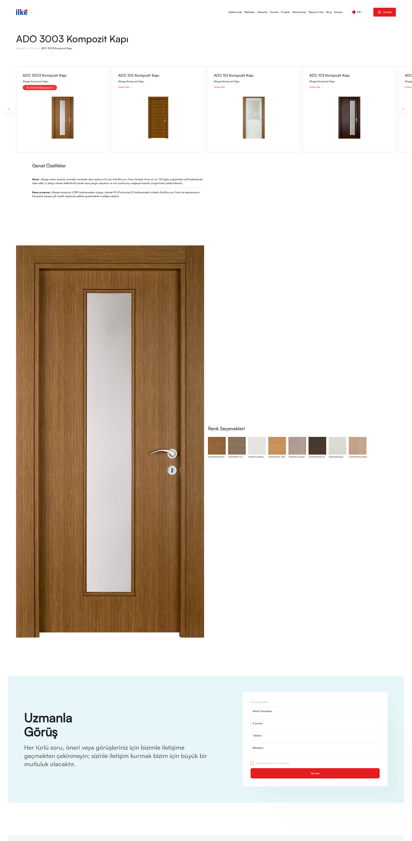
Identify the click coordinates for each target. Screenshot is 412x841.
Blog (329, 12)
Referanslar (299, 12)
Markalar (249, 12)
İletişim (338, 12)
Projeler (285, 12)
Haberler (262, 12)
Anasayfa (21, 48)
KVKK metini (262, 763)
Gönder (315, 773)
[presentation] (9, 109)
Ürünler (274, 12)
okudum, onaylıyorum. (273, 763)
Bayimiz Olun (316, 12)
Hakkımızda (235, 12)
